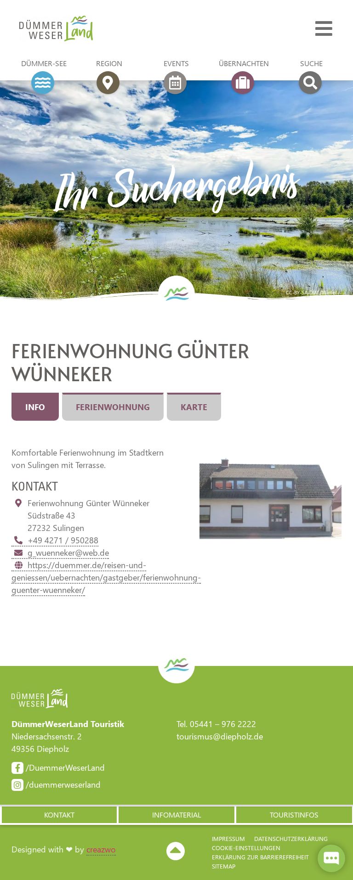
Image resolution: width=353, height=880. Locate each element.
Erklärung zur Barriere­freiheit (260, 857)
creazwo (101, 849)
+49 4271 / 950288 (63, 540)
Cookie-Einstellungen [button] (246, 848)
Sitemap (223, 866)
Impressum (228, 838)
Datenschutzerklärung (291, 838)
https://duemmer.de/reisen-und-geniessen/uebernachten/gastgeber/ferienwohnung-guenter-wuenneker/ (106, 577)
